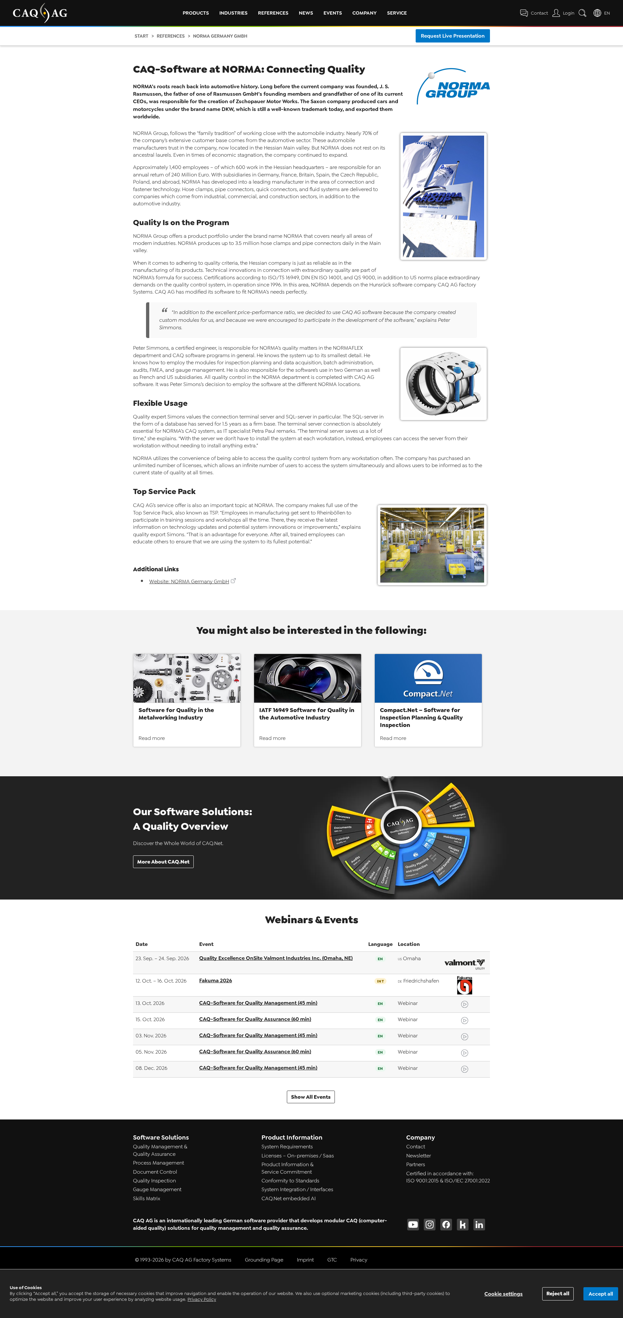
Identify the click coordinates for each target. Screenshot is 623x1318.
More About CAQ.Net (163, 861)
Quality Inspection (154, 1181)
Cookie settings (503, 1294)
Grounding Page (264, 1260)
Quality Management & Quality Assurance (160, 1150)
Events (333, 13)
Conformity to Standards (290, 1181)
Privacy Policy (202, 1299)
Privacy (358, 1260)
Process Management (158, 1163)
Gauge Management (157, 1189)
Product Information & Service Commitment (287, 1168)
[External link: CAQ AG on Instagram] (429, 1224)
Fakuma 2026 (215, 980)
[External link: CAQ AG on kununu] (463, 1224)
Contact (415, 1147)
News (306, 13)
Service (397, 13)
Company (364, 13)
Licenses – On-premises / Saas (298, 1156)
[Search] (583, 13)
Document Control (155, 1172)
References (273, 13)
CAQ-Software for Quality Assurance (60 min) (255, 1019)
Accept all (601, 1294)
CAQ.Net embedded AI (289, 1199)
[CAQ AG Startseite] (40, 13)
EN (607, 13)
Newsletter (418, 1156)
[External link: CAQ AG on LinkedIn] (479, 1224)
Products (196, 13)
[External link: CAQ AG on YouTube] (413, 1224)
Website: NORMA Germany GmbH (189, 582)
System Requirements (287, 1147)
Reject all (557, 1293)
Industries (233, 13)
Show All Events (311, 1097)
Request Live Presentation (453, 36)
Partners (415, 1164)
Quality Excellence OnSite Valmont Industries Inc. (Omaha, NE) (276, 958)
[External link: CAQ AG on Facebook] (446, 1224)
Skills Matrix (146, 1199)
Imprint (305, 1260)
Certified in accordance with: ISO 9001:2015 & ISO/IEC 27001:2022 (448, 1177)
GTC (332, 1260)
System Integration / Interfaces (297, 1189)
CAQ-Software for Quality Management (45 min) (258, 1003)
